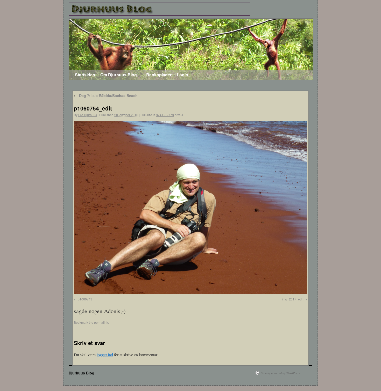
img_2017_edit (292, 299)
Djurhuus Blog (81, 372)
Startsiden (85, 75)
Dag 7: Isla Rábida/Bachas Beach (106, 95)
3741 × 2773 (165, 115)
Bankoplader (159, 75)
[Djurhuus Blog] (159, 9)
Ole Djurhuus (87, 115)
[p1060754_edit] (190, 292)
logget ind (105, 354)
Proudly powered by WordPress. (280, 373)
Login (182, 75)
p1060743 (85, 299)
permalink (101, 322)
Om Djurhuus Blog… (120, 75)
